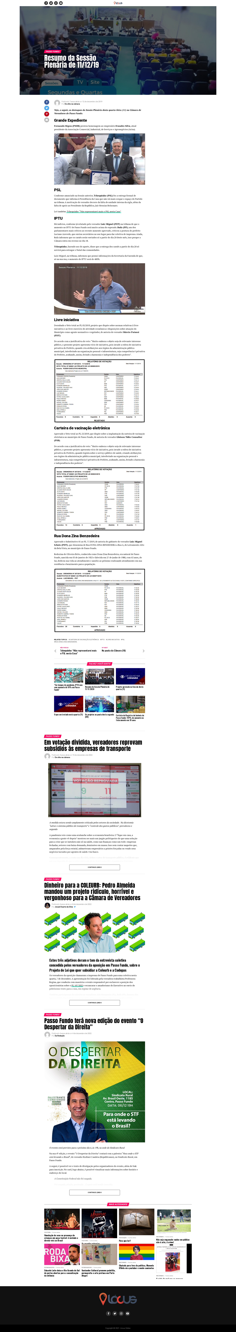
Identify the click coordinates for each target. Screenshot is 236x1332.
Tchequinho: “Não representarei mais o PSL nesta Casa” (93, 211)
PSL (123, 640)
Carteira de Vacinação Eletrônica (84, 640)
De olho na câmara (72, 104)
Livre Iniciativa (113, 640)
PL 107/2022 (77, 985)
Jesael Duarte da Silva (64, 907)
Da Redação (60, 1036)
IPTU (103, 640)
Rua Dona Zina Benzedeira (66, 642)
